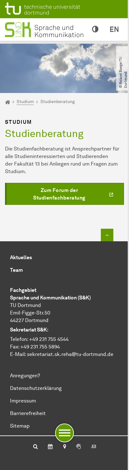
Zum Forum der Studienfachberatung (59, 194)
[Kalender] (50, 447)
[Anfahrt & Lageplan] (64, 447)
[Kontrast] (95, 29)
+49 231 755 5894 (40, 347)
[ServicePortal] (78, 447)
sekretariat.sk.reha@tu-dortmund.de (70, 354)
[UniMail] (93, 447)
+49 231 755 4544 (49, 339)
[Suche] (35, 447)
